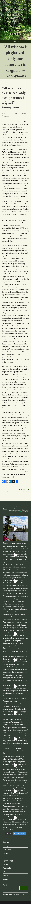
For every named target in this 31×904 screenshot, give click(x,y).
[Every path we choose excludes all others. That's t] (15, 739)
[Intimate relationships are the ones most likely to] (15, 817)
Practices (6, 857)
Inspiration (6, 116)
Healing (5, 846)
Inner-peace (7, 849)
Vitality (5, 875)
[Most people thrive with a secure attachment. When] (15, 712)
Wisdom (5, 879)
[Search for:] (18, 41)
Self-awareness (7, 872)
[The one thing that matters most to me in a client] (15, 607)
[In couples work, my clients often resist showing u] (15, 633)
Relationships (7, 868)
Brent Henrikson (8, 113)
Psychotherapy (8, 860)
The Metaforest (15, 7)
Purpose (6, 864)
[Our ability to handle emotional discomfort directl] (15, 581)
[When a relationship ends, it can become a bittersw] (15, 555)
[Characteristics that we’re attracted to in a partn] (15, 791)
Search (5, 885)
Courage (6, 842)
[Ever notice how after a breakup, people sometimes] (15, 765)
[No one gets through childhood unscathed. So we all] (15, 528)
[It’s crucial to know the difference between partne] (15, 660)
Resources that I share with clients (14, 894)
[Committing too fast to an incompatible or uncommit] (15, 686)
